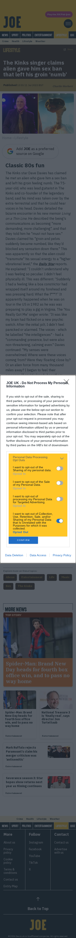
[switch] (59, 468)
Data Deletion (14, 555)
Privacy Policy (62, 555)
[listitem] (38, 459)
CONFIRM (23, 540)
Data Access (38, 555)
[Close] (68, 383)
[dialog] (38, 469)
